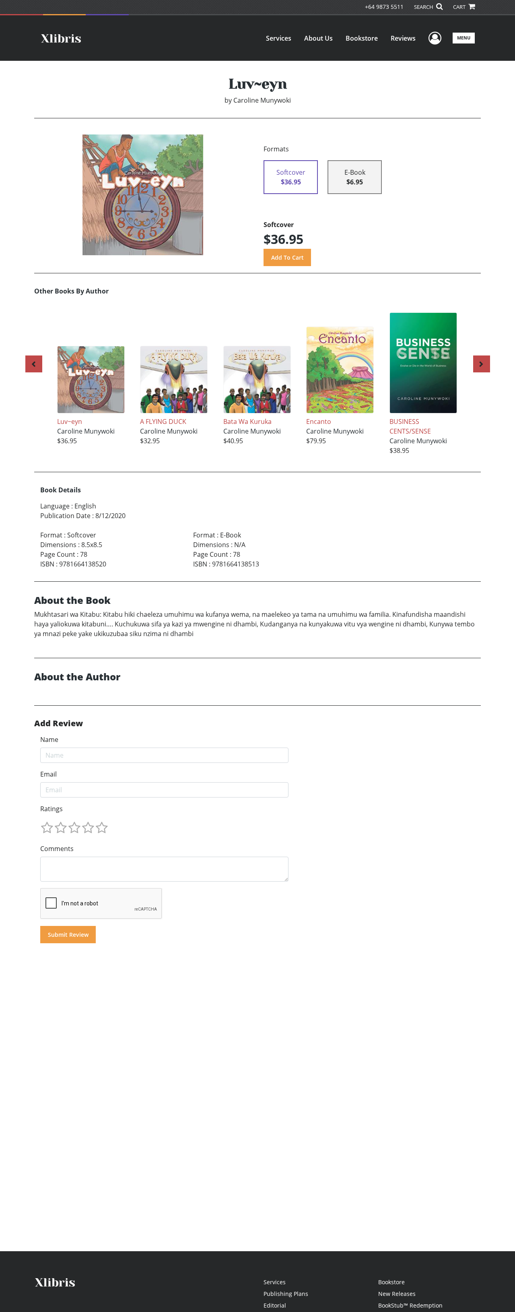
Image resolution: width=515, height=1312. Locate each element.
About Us (318, 38)
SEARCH (424, 6)
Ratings (51, 808)
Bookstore (362, 38)
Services (278, 38)
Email (48, 774)
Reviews (403, 38)
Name (49, 739)
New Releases (397, 1294)
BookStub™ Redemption (410, 1305)
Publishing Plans (286, 1294)
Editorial (275, 1305)
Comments (57, 848)
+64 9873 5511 (384, 6)
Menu (463, 38)
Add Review (58, 723)
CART (460, 6)
